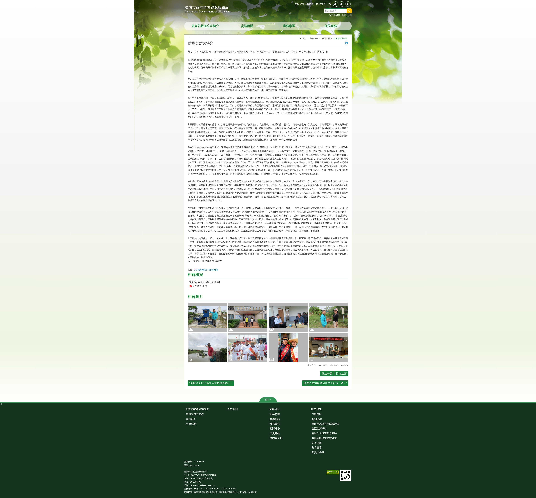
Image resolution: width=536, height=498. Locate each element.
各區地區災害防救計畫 (324, 438)
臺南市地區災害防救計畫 (325, 423)
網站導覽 (299, 3)
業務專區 (289, 26)
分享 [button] (329, 3)
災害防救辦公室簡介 (205, 26)
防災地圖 (317, 442)
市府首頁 (321, 3)
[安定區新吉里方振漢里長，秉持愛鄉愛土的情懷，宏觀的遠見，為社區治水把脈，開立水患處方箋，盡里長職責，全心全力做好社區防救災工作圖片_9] (345, 475)
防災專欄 (326, 38)
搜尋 (353, 11)
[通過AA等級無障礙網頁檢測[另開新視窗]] (333, 472)
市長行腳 (275, 414)
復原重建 (275, 423)
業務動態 (275, 419)
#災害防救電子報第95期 (206, 270)
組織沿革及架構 (195, 414)
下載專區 (317, 414)
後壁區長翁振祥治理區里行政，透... (325, 383)
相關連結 (317, 419)
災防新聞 (247, 26)
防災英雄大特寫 (340, 38)
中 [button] (341, 4)
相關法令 (275, 428)
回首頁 (310, 3)
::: (1, 404)
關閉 (267, 399)
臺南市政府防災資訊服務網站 (210, 10)
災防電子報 (276, 438)
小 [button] (335, 4)
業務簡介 (191, 419)
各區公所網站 (319, 428)
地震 (349, 15)
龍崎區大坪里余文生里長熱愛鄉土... (211, 383)
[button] (207, 317)
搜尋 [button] (349, 10)
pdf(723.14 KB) (199, 286)
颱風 (344, 15)
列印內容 (346, 43)
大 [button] (348, 4)
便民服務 (331, 26)
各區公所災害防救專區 (324, 433)
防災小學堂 (318, 452)
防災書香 (317, 447)
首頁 (304, 38)
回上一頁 (327, 373)
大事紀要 (191, 423)
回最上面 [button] (341, 373)
